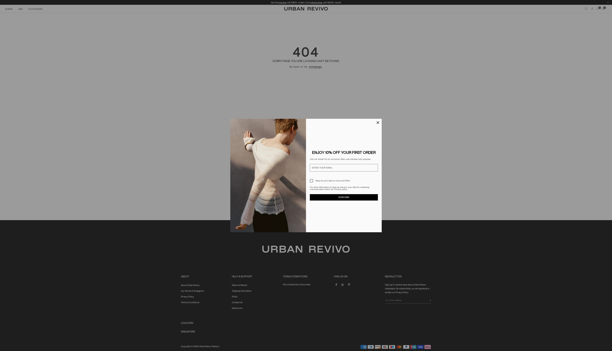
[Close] (378, 122)
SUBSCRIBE (343, 197)
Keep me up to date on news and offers (333, 180)
